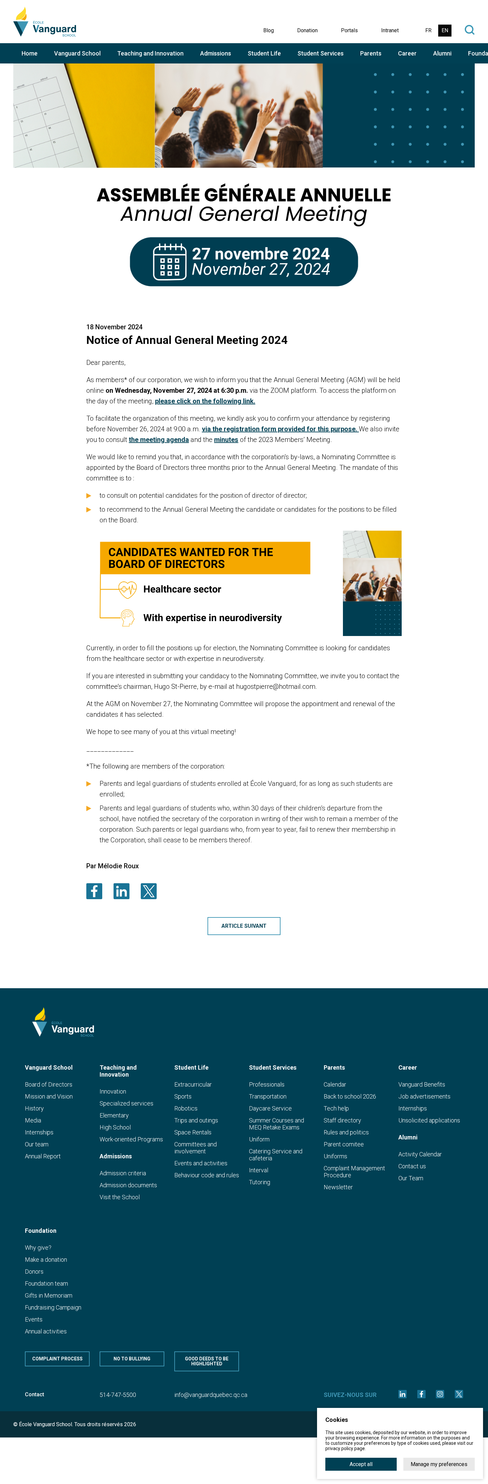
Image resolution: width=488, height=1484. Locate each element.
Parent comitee (344, 1144)
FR (428, 30)
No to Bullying (132, 1358)
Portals (349, 30)
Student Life (264, 53)
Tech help (336, 1108)
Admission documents (128, 1185)
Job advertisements (424, 1096)
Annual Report (43, 1156)
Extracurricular (193, 1084)
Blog (268, 30)
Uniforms (335, 1156)
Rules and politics (346, 1132)
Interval (258, 1170)
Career (407, 53)
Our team (36, 1144)
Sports (183, 1096)
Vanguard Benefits (421, 1084)
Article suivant (244, 926)
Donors (34, 1271)
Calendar (335, 1084)
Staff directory (342, 1120)
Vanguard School (77, 53)
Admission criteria (123, 1173)
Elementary (114, 1115)
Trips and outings (196, 1120)
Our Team (410, 1178)
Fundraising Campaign (53, 1307)
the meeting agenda (159, 440)
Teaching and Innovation (150, 53)
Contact (34, 1394)
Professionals (267, 1084)
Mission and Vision (49, 1096)
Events (33, 1319)
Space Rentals (192, 1132)
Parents (370, 53)
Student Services (320, 53)
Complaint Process (57, 1358)
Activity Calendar (420, 1154)
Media (33, 1120)
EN (445, 30)
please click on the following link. (205, 401)
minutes (226, 440)
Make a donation (46, 1259)
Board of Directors (48, 1084)
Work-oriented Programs (131, 1139)
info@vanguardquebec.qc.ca (210, 1394)
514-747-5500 (118, 1394)
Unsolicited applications (429, 1120)
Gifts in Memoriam (48, 1295)
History (34, 1108)
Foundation (40, 1230)
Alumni (442, 53)
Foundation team (46, 1283)
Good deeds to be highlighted (206, 1361)
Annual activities (46, 1331)
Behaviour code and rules (206, 1175)
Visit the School (120, 1197)
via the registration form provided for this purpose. (280, 429)
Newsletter (338, 1187)
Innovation (113, 1091)
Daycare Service (270, 1108)
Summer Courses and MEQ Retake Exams (276, 1124)
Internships (39, 1132)
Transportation (267, 1096)
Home (30, 53)
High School (115, 1127)
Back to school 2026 (350, 1096)
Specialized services (126, 1103)
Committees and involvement (195, 1148)
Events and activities (200, 1163)
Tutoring (259, 1182)
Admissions (215, 53)
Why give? (38, 1247)
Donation (307, 30)
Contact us (412, 1166)
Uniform (259, 1139)
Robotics (186, 1108)
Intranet (390, 30)
